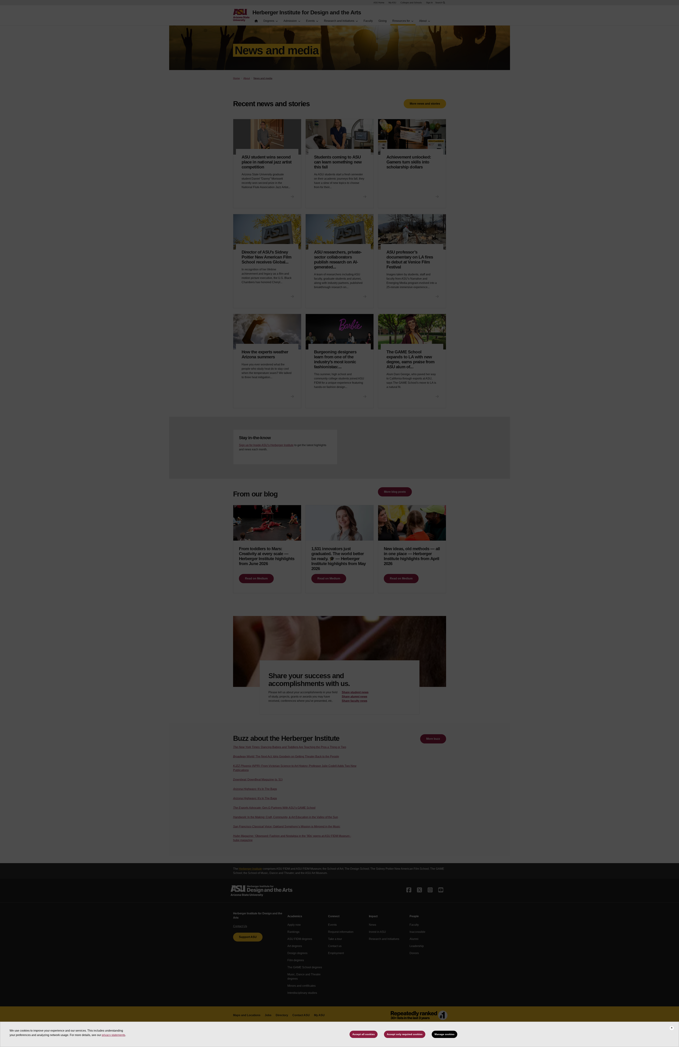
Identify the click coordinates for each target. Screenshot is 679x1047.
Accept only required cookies (404, 1034)
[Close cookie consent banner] (671, 1028)
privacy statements (113, 1035)
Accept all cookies (363, 1034)
